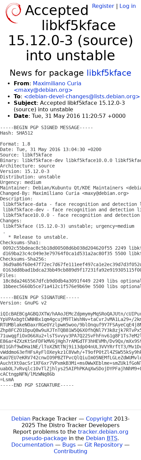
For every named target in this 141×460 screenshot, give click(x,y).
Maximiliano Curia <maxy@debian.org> (47, 86)
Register (103, 6)
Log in (127, 6)
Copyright (99, 418)
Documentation (32, 445)
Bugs (69, 445)
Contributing (70, 451)
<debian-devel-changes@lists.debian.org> (82, 96)
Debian (20, 418)
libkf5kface (109, 73)
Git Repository (104, 445)
